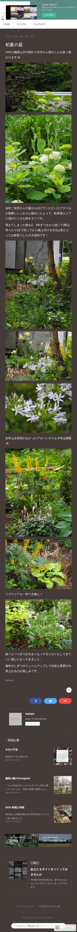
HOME (7, 23)
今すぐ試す (49, 15)
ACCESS (21, 23)
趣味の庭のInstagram (17, 778)
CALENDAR (39, 23)
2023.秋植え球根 (14, 807)
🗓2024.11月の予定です (16, 756)
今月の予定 (11, 749)
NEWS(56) (9, 680)
